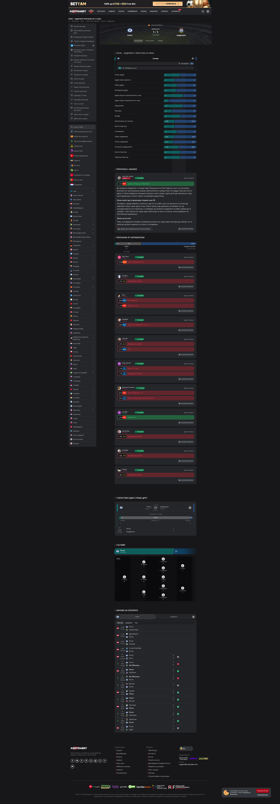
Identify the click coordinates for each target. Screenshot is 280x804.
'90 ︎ (120, 68)
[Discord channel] (72, 766)
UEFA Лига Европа (93, 21)
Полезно (164, 11)
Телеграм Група (79, 45)
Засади (117, 116)
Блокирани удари (121, 90)
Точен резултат (79, 83)
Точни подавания (121, 142)
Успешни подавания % (123, 147)
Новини (111, 11)
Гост (136, 623)
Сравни (119, 760)
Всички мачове (79, 26)
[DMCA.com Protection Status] (131, 786)
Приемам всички (262, 791)
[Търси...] (203, 11)
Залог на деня (79, 79)
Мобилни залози (123, 766)
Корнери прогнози (81, 100)
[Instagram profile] (91, 761)
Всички (120, 623)
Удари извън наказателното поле (127, 100)
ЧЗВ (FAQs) (152, 750)
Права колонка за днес (82, 66)
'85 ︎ (192, 63)
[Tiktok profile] (100, 761)
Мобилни (154, 11)
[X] (82, 761)
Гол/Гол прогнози (80, 91)
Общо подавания (121, 136)
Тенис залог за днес (81, 114)
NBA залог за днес (81, 119)
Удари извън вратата (123, 80)
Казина (143, 11)
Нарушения (119, 106)
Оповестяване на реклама (158, 776)
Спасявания (119, 131)
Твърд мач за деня (81, 75)
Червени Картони (121, 157)
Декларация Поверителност (159, 763)
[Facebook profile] (72, 761)
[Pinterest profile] (86, 761)
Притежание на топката (124, 121)
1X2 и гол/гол (79, 104)
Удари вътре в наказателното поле (128, 95)
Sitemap (151, 773)
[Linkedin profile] (95, 761)
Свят (82, 21)
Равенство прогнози (81, 87)
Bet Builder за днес (81, 70)
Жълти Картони (121, 126)
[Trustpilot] (96, 786)
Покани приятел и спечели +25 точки (84, 61)
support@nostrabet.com (188, 764)
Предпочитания (262, 795)
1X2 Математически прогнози (81, 109)
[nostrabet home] (79, 748)
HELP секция (153, 770)
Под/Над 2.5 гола (80, 95)
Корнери (118, 111)
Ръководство (121, 773)
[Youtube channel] (77, 761)
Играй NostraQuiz (80, 56)
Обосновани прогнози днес (82, 31)
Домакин (129, 623)
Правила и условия (156, 766)
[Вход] (208, 11)
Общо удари (119, 85)
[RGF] (179, 787)
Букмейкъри (132, 11)
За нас (150, 757)
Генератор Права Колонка (84, 37)
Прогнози (101, 11)
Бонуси (121, 11)
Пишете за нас (154, 760)
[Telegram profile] (105, 761)
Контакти (152, 753)
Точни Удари (119, 75)
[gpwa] (105, 786)
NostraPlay (176, 11)
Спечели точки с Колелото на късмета (84, 51)
